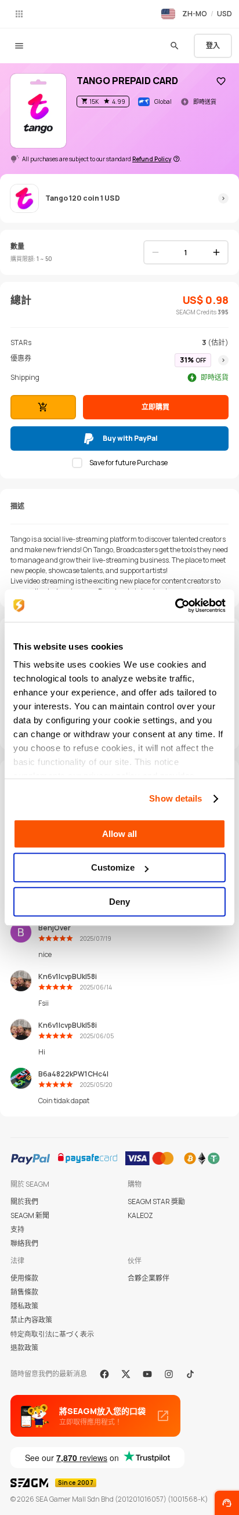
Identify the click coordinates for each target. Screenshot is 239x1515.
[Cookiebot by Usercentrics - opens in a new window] (175, 605)
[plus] (216, 252)
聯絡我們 (24, 1243)
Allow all (119, 834)
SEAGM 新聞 (29, 1215)
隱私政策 (24, 1306)
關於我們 (24, 1201)
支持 (17, 1229)
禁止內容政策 (31, 1320)
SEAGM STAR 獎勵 (156, 1201)
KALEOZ (140, 1215)
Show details (175, 798)
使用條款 (24, 1278)
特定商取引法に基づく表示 (52, 1334)
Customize (113, 867)
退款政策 (24, 1348)
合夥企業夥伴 (148, 1278)
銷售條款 (24, 1292)
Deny (119, 902)
